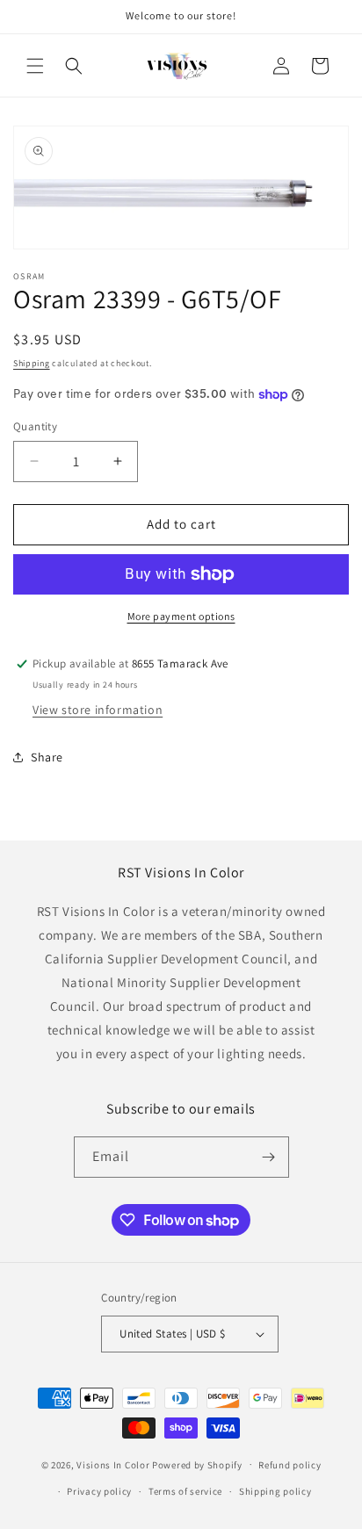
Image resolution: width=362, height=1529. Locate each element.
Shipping (31, 363)
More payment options (181, 616)
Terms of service (185, 1491)
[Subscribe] (269, 1157)
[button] (35, 66)
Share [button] (47, 757)
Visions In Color (112, 1464)
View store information (98, 710)
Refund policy (289, 1465)
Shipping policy (275, 1491)
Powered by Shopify (197, 1464)
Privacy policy (99, 1491)
